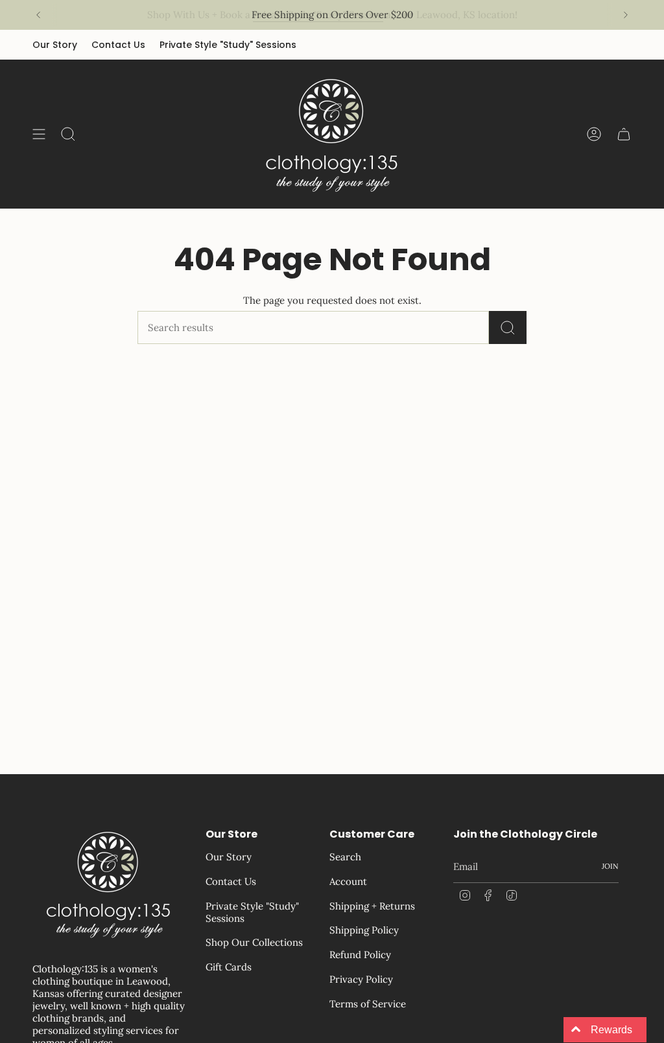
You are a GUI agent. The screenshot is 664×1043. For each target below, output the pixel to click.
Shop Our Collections (254, 942)
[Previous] (38, 15)
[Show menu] (39, 134)
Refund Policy (360, 954)
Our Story (54, 44)
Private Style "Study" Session (318, 14)
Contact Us (118, 44)
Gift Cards (229, 967)
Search (345, 857)
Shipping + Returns (372, 906)
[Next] (626, 15)
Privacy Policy (361, 979)
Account (348, 881)
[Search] (508, 327)
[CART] (624, 134)
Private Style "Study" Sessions (228, 44)
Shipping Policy (364, 930)
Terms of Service (367, 1004)
